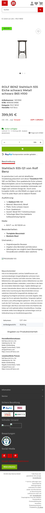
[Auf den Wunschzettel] (38, 31)
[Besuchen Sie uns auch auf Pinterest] (15, 456)
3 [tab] (24, 73)
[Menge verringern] (4, 142)
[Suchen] (40, 9)
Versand (17, 120)
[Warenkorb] (41, 3)
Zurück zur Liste (8, 19)
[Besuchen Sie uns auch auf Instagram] (9, 456)
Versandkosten (37, 478)
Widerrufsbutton (9, 467)
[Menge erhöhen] (40, 142)
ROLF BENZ (14, 105)
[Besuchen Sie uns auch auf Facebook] (4, 456)
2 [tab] (22, 73)
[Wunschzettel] (36, 3)
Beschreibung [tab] (8, 161)
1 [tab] (20, 73)
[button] (32, 3)
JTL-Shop (40, 507)
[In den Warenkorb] (3, 25)
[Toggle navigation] (5, 2)
